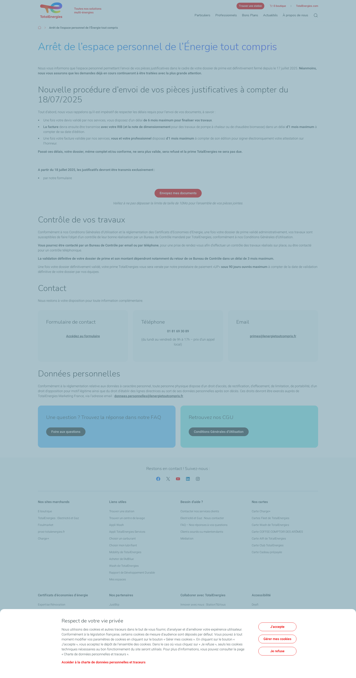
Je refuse (277, 651)
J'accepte (277, 627)
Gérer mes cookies (277, 639)
